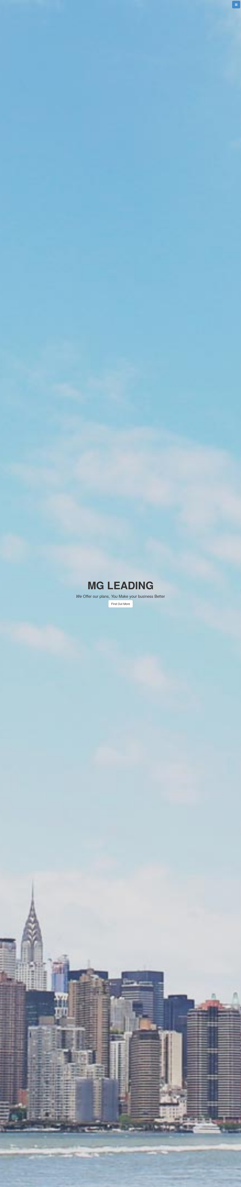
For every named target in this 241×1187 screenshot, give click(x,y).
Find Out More (120, 604)
